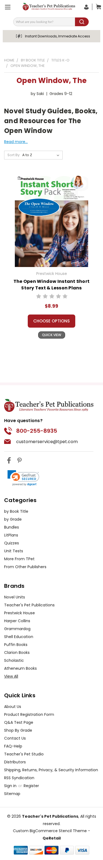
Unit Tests (13, 551)
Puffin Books (15, 644)
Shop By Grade (18, 730)
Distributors (15, 762)
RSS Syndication (19, 778)
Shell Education (18, 636)
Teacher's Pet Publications (29, 605)
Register (31, 785)
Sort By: (13, 155)
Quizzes (11, 543)
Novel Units (14, 597)
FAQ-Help (13, 746)
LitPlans (11, 535)
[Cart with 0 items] (97, 7)
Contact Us (15, 738)
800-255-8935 (36, 431)
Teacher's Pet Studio (24, 754)
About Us (12, 706)
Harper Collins (17, 621)
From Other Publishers (25, 567)
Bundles (11, 527)
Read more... (16, 141)
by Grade (13, 519)
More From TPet (19, 559)
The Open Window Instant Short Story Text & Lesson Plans (51, 284)
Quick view (51, 335)
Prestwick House (19, 613)
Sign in (11, 785)
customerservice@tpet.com (47, 441)
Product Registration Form (29, 714)
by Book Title (16, 511)
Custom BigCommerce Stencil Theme (50, 831)
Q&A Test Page (18, 722)
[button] (23, 478)
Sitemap (12, 793)
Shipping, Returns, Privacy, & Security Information (51, 770)
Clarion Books (17, 652)
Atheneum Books (20, 668)
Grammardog (17, 628)
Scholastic (14, 660)
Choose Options (51, 321)
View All (11, 676)
